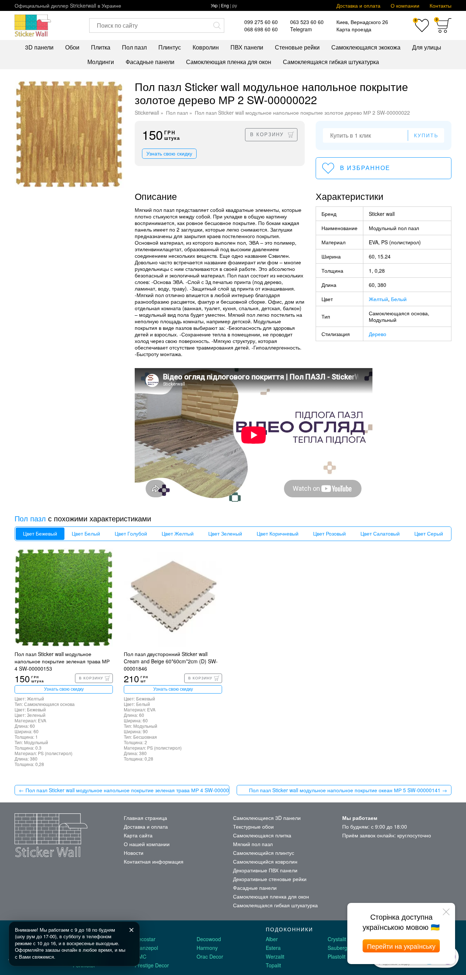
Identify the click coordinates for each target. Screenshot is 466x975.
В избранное (365, 168)
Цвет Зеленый (225, 534)
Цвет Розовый (329, 534)
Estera (273, 947)
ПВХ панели (246, 47)
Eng (225, 5)
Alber (272, 939)
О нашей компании (147, 844)
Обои (72, 47)
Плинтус (169, 47)
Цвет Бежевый (40, 534)
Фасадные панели (150, 62)
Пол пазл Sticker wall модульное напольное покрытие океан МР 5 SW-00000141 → (348, 790)
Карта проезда (353, 29)
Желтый (378, 299)
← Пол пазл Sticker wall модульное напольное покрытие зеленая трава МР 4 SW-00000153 (124, 790)
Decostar (145, 939)
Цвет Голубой (131, 534)
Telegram (301, 29)
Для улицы (426, 47)
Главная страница (145, 817)
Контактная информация (153, 861)
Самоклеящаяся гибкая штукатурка (331, 62)
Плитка (100, 47)
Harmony (207, 947)
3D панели (39, 47)
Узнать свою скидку (169, 154)
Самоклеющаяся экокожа (365, 47)
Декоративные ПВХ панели (265, 870)
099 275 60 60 (261, 21)
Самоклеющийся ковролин (265, 861)
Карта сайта (138, 835)
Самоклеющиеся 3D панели (267, 817)
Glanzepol (146, 947)
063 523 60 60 (307, 21)
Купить (426, 135)
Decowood (209, 939)
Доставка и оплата (358, 5)
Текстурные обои (253, 826)
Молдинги (100, 62)
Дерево (377, 334)
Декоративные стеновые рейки (270, 879)
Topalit (273, 965)
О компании (405, 5)
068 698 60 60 (261, 29)
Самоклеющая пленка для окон (228, 62)
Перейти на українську (401, 946)
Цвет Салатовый (380, 534)
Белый (399, 299)
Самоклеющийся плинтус (263, 852)
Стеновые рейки (297, 47)
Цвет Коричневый (278, 534)
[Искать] (217, 25)
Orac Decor (210, 956)
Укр (214, 5)
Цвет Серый (428, 534)
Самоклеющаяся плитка (262, 835)
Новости (133, 852)
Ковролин (206, 47)
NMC (140, 956)
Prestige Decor (152, 965)
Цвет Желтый (178, 534)
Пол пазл (134, 47)
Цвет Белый (86, 534)
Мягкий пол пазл (253, 844)
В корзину (267, 134)
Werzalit (275, 956)
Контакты (440, 5)
